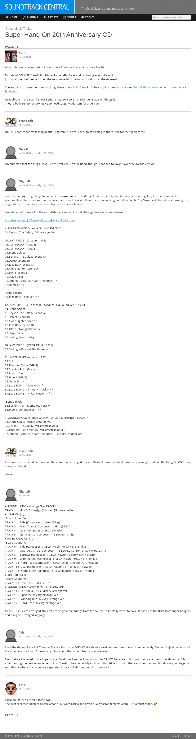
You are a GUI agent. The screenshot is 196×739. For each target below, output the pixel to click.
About (175, 736)
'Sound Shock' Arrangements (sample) (157, 87)
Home (187, 736)
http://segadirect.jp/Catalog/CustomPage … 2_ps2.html (40, 220)
